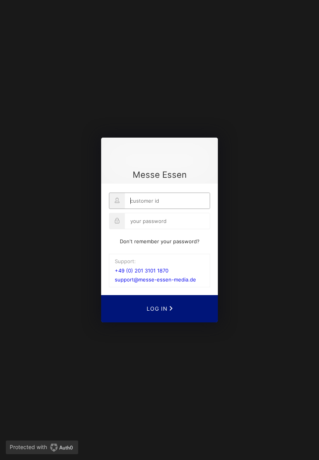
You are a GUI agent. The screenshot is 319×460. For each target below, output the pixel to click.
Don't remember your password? (160, 241)
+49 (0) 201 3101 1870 (141, 270)
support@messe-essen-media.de (155, 279)
